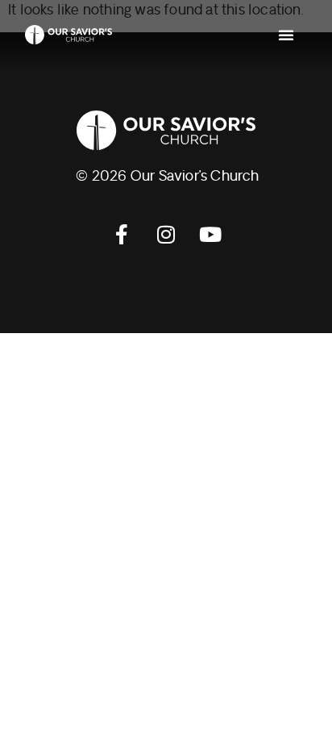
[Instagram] (166, 235)
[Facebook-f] (122, 235)
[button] (286, 35)
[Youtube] (210, 235)
